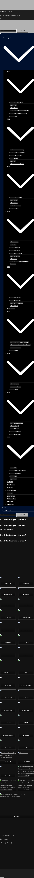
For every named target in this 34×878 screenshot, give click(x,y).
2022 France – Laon (16, 253)
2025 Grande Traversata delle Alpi (19, 110)
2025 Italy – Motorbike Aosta (18, 113)
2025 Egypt (13, 116)
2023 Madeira (14, 200)
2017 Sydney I (14, 428)
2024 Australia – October (17, 164)
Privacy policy (6, 843)
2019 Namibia (14, 350)
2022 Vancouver (15, 247)
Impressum (4, 839)
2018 (8, 353)
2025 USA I (13, 105)
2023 (8, 166)
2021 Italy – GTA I (15, 297)
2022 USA (13, 245)
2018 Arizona (14, 389)
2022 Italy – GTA (15, 250)
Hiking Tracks (7, 510)
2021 (8, 267)
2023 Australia (14, 208)
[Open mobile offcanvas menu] (0, 19)
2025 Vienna (14, 108)
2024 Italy (13, 161)
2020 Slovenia (11, 308)
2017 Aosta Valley (15, 431)
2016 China (13, 476)
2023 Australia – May (16, 197)
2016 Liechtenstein (15, 473)
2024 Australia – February (17, 152)
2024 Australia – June (16, 155)
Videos (5, 507)
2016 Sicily (13, 468)
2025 (8, 71)
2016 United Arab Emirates (18, 470)
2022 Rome (13, 259)
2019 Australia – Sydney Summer (19, 342)
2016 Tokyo (13, 479)
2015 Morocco (11, 484)
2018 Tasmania (14, 384)
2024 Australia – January (17, 149)
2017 (8, 392)
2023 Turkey (14, 203)
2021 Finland (14, 306)
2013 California (11, 490)
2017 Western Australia (16, 423)
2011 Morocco (11, 496)
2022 (8, 211)
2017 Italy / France (15, 434)
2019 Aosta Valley (15, 348)
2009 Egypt (10, 501)
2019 (8, 311)
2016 (8, 437)
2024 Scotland (14, 158)
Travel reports (7, 38)
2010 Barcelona (11, 499)
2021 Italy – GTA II (15, 300)
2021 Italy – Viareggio (16, 303)
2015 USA (10, 482)
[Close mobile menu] (0, 33)
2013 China (10, 487)
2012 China (10, 493)
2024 (8, 119)
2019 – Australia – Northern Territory (20, 345)
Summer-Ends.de (6, 11)
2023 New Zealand (15, 205)
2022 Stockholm (15, 256)
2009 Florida (10, 504)
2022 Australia (14, 242)
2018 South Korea (15, 387)
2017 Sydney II (14, 426)
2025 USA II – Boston (16, 102)
